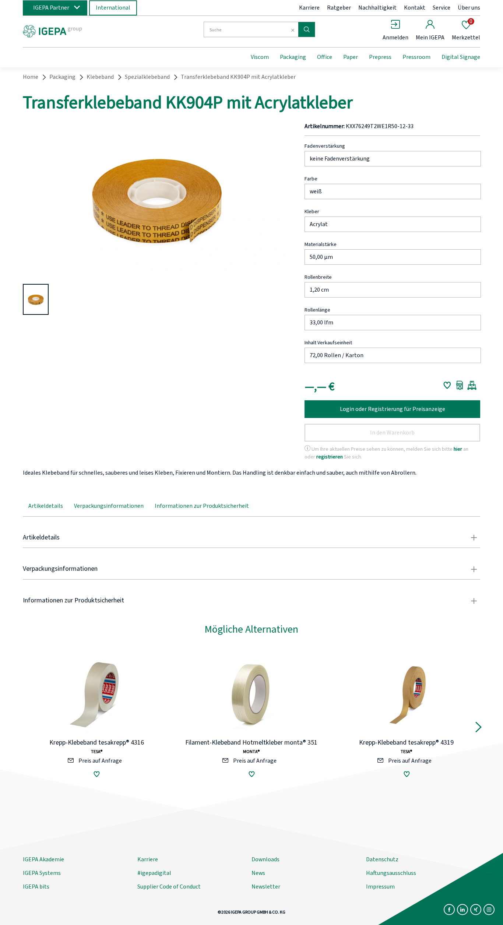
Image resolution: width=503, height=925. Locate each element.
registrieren (329, 457)
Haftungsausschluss (391, 873)
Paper (350, 57)
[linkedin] (462, 909)
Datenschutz (382, 859)
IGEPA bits (36, 887)
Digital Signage (461, 57)
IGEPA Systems (42, 873)
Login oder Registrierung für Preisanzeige (392, 409)
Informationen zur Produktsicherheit (202, 506)
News (258, 873)
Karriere (309, 8)
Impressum (380, 887)
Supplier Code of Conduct (169, 887)
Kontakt (414, 8)
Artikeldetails (45, 506)
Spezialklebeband (147, 77)
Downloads (265, 859)
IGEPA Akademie (43, 859)
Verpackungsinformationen (109, 506)
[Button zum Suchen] (306, 29)
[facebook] (449, 909)
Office (324, 57)
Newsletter (266, 887)
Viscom (260, 57)
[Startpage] (83, 30)
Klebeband (100, 77)
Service (441, 8)
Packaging (293, 57)
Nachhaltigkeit (377, 8)
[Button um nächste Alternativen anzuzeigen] (478, 729)
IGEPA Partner (51, 8)
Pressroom (416, 57)
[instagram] (489, 909)
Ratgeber (339, 8)
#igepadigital (154, 873)
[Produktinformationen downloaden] (459, 385)
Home (30, 77)
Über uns (469, 8)
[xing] (475, 909)
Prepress (380, 57)
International (113, 8)
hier (458, 449)
